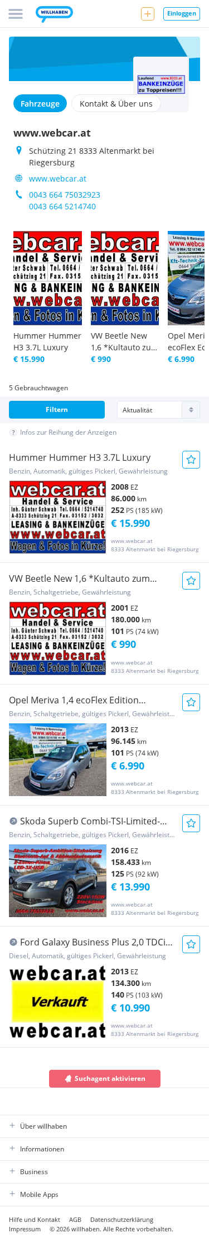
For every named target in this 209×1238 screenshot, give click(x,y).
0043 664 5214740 (62, 206)
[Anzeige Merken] (191, 460)
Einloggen (181, 13)
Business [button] (34, 1171)
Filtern (57, 409)
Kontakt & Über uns (116, 103)
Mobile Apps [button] (39, 1194)
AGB (75, 1219)
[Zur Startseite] (54, 15)
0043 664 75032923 (64, 194)
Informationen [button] (42, 1149)
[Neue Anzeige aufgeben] (147, 14)
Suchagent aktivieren (110, 1078)
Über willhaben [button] (43, 1126)
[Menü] (15, 14)
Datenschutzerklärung (121, 1219)
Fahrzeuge (40, 103)
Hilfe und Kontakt (34, 1219)
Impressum (25, 1229)
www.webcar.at (57, 178)
